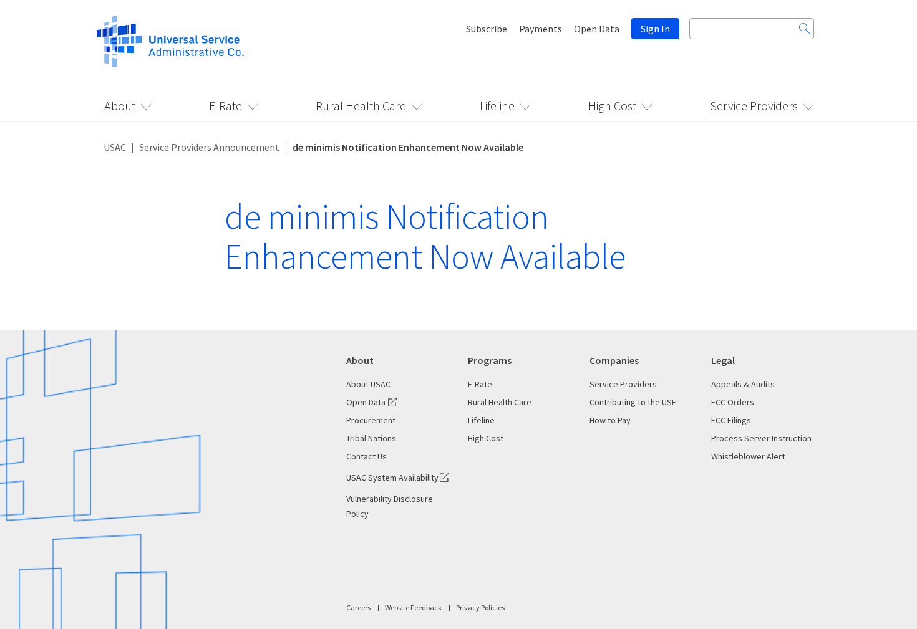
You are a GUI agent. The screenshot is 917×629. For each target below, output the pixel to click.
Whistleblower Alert (748, 456)
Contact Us (366, 456)
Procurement (370, 420)
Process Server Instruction (761, 438)
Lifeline (497, 105)
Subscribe (486, 28)
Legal (723, 360)
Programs (490, 360)
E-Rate (225, 105)
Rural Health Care (361, 105)
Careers (358, 607)
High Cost (612, 105)
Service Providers (754, 105)
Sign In (655, 28)
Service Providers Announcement (209, 147)
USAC (115, 147)
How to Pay (610, 420)
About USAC (368, 384)
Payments (540, 28)
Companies (614, 360)
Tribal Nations (371, 438)
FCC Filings (731, 420)
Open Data (596, 28)
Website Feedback (413, 607)
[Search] (804, 28)
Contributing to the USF (633, 402)
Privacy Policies (480, 607)
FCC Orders (732, 402)
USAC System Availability (392, 477)
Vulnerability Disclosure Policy (389, 506)
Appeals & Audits (743, 384)
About (119, 105)
